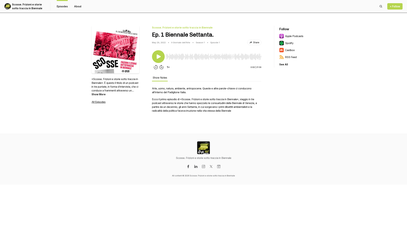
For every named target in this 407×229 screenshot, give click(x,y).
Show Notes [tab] (160, 77)
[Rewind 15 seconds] (156, 67)
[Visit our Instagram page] (203, 166)
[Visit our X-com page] (211, 166)
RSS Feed (291, 57)
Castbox (290, 50)
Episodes (62, 6)
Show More (99, 94)
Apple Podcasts (294, 36)
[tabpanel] (206, 101)
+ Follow (395, 6)
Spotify (289, 43)
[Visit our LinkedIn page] (195, 166)
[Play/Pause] (158, 56)
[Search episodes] (381, 6)
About (77, 6)
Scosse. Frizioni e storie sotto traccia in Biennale (27, 6)
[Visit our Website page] (218, 166)
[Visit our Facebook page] (188, 166)
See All (283, 64)
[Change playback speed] (168, 67)
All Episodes (99, 102)
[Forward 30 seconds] (161, 67)
